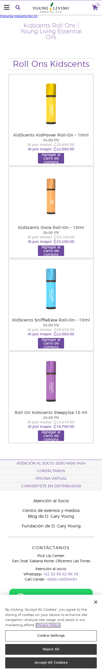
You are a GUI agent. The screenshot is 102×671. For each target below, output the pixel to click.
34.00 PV (51, 140)
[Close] (95, 602)
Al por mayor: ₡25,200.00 (51, 242)
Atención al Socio (51, 501)
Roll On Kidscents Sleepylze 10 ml (51, 413)
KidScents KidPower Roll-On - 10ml (51, 135)
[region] (51, 633)
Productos (6, 16)
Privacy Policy (48, 625)
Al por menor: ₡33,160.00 (51, 237)
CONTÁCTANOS (51, 471)
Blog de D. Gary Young (51, 516)
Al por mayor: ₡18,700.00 (51, 427)
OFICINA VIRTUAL (51, 479)
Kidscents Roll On (26, 16)
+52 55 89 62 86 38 (60, 574)
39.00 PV (51, 233)
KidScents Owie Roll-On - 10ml (51, 228)
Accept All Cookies (51, 662)
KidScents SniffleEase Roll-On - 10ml (51, 320)
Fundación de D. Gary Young (51, 526)
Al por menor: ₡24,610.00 (51, 422)
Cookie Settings (51, 635)
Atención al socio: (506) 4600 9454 (51, 463)
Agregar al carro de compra (51, 158)
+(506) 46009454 (61, 579)
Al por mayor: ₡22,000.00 (51, 149)
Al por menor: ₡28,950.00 (51, 145)
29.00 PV (51, 418)
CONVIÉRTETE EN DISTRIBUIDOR (51, 486)
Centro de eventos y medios (51, 511)
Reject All (51, 649)
